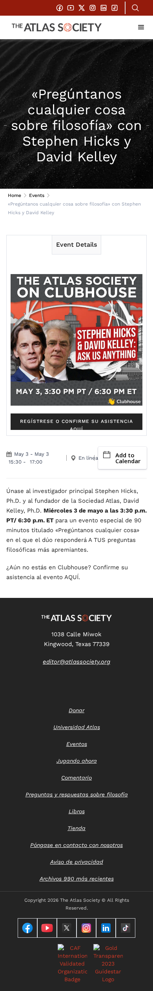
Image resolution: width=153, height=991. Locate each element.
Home (14, 195)
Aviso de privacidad (76, 862)
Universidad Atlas (76, 727)
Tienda (76, 828)
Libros (77, 811)
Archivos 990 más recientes (77, 878)
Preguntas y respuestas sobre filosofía (77, 794)
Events (36, 195)
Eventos (76, 744)
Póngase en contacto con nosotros (76, 845)
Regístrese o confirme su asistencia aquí (76, 424)
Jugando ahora (76, 761)
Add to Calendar (127, 458)
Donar (76, 710)
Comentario (76, 777)
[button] (141, 27)
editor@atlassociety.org (76, 661)
